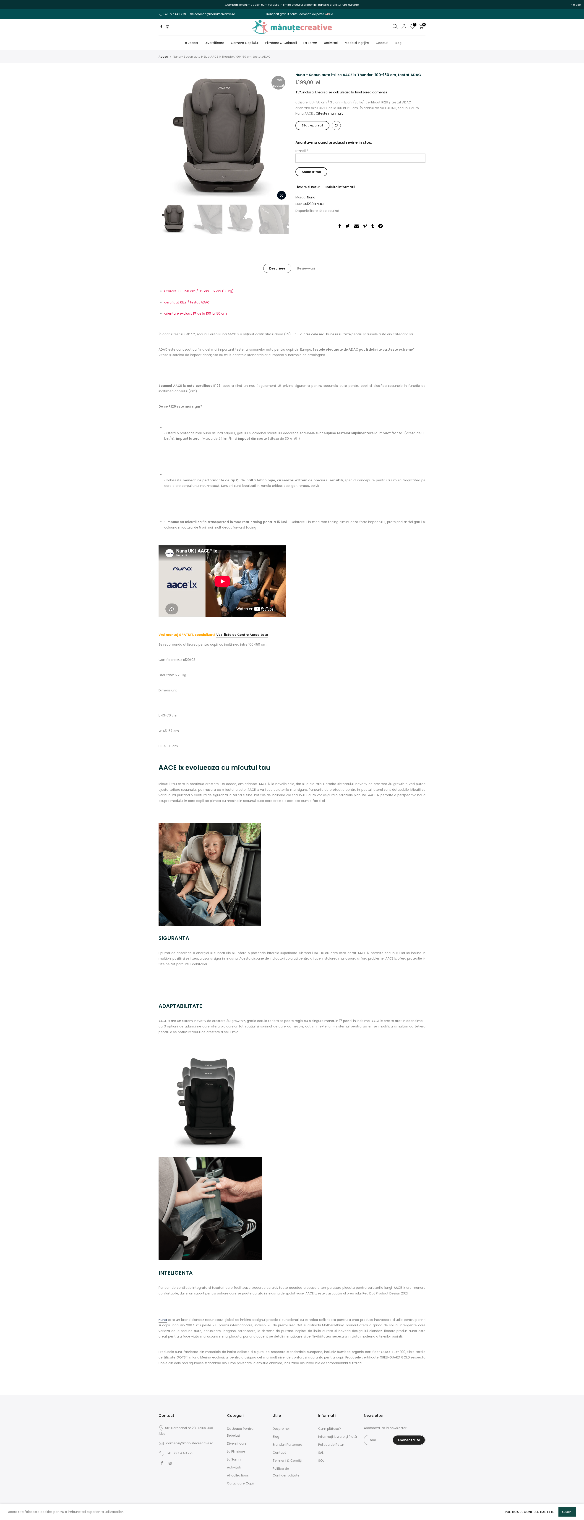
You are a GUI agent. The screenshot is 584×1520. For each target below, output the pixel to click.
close (9, 5)
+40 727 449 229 (174, 14)
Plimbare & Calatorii (281, 43)
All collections (238, 1475)
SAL (320, 1452)
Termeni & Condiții (287, 1460)
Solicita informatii (340, 187)
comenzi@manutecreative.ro (214, 14)
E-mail (301, 151)
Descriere (277, 268)
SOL (321, 1460)
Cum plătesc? (329, 1428)
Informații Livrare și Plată (337, 1436)
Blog (398, 43)
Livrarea (321, 92)
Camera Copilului (244, 43)
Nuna (311, 197)
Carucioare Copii (240, 1483)
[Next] (280, 137)
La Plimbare (236, 1451)
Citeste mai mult (329, 113)
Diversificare (214, 43)
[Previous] (166, 137)
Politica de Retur (331, 1444)
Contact (279, 1452)
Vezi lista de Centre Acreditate (242, 634)
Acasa (163, 57)
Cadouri (382, 43)
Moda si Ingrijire (357, 43)
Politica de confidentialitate (529, 1512)
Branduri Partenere (287, 1444)
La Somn (310, 43)
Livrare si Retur (307, 187)
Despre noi (281, 1428)
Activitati (331, 43)
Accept (567, 1512)
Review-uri (306, 268)
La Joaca (191, 43)
